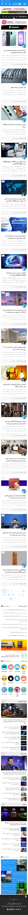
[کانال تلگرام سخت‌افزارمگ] (9, 16)
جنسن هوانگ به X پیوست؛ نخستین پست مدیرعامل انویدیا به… (12, 727)
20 (8, 595)
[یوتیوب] (14, 22)
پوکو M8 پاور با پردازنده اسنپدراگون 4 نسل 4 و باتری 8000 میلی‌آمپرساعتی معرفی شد (14, 571)
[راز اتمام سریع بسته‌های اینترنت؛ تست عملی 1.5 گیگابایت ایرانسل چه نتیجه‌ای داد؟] (24, 799)
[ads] (14, 9)
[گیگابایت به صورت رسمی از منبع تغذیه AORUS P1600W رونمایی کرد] (14, 261)
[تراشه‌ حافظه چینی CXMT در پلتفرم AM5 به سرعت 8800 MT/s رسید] (14, 150)
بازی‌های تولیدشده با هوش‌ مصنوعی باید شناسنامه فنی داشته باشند (11, 778)
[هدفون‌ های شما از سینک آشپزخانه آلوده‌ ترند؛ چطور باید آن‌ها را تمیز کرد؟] (24, 834)
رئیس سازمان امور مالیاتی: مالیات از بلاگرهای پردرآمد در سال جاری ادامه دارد (14, 534)
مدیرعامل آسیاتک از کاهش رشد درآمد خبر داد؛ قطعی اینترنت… (11, 794)
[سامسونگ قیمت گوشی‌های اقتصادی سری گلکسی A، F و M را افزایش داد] (14, 38)
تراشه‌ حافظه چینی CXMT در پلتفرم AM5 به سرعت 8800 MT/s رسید (14, 163)
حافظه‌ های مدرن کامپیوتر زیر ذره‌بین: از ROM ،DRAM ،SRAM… (11, 829)
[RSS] (3, 16)
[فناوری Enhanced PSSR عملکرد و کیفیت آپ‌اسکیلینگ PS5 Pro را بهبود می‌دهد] (6, 874)
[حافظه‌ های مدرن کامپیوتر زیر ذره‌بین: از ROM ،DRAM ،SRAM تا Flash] (24, 829)
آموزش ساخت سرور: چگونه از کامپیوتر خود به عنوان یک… (11, 849)
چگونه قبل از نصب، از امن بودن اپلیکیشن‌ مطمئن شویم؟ (11, 844)
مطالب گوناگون (14, 213)
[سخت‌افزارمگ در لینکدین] (19, 16)
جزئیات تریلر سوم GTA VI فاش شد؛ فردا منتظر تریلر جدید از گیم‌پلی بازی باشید (15, 422)
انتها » (10, 599)
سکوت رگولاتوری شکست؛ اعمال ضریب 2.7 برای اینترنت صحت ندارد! (15, 348)
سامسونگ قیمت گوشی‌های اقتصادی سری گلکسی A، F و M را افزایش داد (15, 51)
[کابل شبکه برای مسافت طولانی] (14, 76)
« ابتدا (23, 591)
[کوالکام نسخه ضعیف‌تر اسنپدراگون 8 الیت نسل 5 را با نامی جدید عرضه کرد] (14, 484)
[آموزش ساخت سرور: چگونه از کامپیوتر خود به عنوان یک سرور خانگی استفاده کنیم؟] (24, 850)
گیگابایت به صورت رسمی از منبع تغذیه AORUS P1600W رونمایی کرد (16, 274)
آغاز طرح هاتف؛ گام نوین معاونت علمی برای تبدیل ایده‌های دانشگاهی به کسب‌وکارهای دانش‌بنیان (14, 773)
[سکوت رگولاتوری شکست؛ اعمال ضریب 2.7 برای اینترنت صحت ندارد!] (14, 335)
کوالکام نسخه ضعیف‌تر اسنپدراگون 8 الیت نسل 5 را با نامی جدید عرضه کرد (15, 497)
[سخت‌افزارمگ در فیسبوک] (14, 16)
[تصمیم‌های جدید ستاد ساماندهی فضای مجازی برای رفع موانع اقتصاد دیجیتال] (14, 447)
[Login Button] (2, 4)
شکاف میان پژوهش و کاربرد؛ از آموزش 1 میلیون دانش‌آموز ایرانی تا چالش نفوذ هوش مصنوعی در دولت (14, 721)
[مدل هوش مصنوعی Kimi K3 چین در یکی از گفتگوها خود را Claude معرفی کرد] (24, 743)
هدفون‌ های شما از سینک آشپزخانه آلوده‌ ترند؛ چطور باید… (11, 834)
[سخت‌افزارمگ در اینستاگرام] (11, 16)
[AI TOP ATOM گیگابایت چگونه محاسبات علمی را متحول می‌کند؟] (24, 748)
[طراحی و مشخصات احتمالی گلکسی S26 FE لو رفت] (14, 113)
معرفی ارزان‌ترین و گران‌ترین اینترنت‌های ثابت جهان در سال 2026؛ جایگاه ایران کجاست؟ (15, 201)
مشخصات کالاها (6, 661)
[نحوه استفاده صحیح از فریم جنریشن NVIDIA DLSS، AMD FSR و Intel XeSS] (14, 813)
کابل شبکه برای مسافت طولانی (18, 87)
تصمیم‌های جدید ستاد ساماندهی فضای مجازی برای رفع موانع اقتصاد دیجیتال (15, 460)
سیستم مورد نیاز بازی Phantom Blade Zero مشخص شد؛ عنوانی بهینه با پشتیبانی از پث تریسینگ (19, 880)
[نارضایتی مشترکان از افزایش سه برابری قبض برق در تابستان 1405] (14, 372)
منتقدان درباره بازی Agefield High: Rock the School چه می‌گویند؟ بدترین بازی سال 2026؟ (9, 892)
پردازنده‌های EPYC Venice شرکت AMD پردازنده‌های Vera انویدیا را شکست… (11, 733)
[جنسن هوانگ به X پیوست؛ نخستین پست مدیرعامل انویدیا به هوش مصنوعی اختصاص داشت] (24, 728)
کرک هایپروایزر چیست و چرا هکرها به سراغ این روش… (11, 839)
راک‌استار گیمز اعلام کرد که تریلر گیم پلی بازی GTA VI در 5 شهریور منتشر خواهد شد (14, 311)
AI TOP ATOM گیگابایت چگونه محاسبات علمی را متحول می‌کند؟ (11, 748)
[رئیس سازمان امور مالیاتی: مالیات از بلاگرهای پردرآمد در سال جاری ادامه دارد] (14, 521)
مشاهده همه (5, 606)
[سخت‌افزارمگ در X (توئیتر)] (17, 16)
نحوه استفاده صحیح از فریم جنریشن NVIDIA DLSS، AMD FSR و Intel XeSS (15, 824)
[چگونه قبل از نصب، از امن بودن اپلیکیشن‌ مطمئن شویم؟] (24, 844)
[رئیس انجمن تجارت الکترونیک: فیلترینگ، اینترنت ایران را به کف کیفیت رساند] (24, 783)
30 (4, 595)
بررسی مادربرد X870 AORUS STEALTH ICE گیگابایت (10, 656)
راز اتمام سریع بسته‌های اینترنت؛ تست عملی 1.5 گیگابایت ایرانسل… (11, 799)
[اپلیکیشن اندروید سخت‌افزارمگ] (6, 16)
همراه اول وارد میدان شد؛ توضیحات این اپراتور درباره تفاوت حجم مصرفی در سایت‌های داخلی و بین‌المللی (15, 238)
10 (12, 595)
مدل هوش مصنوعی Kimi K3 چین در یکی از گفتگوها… (11, 743)
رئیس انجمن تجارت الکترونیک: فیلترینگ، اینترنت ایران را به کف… (11, 783)
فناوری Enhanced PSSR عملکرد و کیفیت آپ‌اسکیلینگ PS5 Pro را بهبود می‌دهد (19, 874)
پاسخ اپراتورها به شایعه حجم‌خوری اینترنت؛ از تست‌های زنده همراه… (12, 788)
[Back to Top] (14, 899)
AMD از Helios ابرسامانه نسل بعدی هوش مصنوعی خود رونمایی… (12, 738)
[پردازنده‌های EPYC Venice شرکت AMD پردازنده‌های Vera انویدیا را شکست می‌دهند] (24, 733)
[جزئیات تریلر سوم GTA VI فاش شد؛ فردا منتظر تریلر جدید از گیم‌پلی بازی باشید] (14, 410)
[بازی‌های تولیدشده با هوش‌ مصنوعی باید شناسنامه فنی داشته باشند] (24, 778)
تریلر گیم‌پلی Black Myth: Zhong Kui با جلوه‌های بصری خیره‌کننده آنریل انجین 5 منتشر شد (9, 869)
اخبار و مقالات (14, 64)
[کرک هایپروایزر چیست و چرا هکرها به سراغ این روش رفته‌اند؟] (24, 839)
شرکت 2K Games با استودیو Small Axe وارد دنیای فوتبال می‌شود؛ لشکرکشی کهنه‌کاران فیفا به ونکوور (9, 886)
